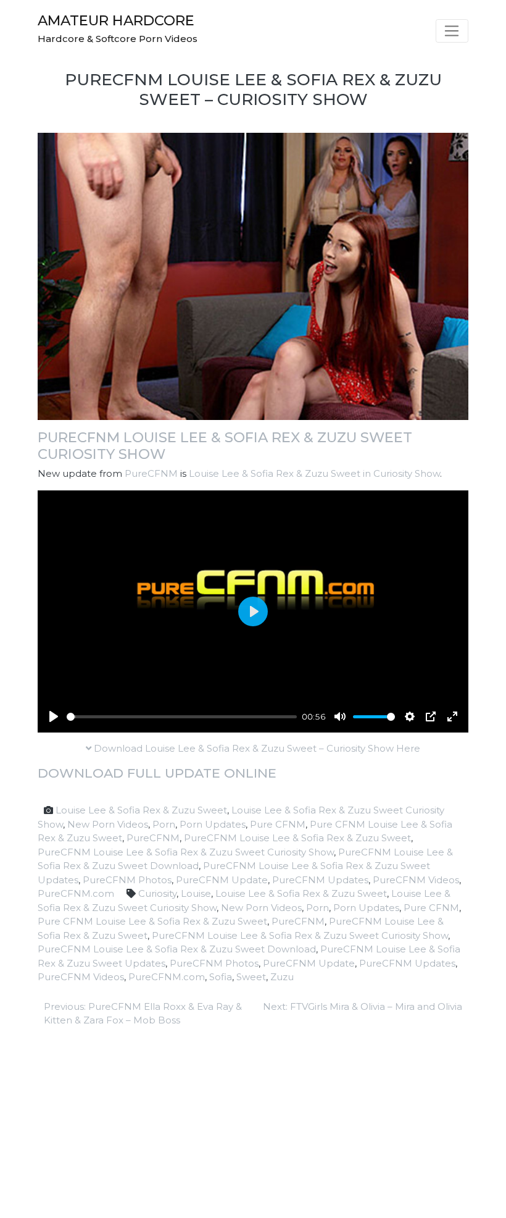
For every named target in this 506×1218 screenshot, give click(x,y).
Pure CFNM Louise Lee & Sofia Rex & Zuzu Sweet (152, 921)
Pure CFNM (277, 824)
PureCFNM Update (222, 880)
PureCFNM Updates (320, 880)
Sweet (251, 977)
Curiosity (157, 893)
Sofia (220, 977)
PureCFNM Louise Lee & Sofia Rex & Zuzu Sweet (297, 838)
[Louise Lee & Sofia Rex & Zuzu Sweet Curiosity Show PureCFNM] (253, 275)
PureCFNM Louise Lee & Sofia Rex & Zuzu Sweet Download (177, 949)
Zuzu (282, 977)
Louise (196, 893)
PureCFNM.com (76, 893)
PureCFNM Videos (416, 880)
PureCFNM (151, 473)
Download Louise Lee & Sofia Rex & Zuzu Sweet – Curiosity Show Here (255, 748)
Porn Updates (213, 824)
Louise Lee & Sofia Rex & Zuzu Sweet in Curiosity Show (314, 473)
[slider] (182, 717)
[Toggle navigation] (452, 31)
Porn (163, 824)
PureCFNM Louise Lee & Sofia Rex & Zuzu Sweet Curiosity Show (225, 446)
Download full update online (157, 773)
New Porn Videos (107, 824)
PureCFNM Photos (127, 880)
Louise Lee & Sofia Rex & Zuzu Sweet (141, 810)
